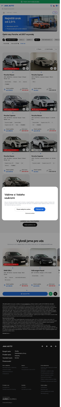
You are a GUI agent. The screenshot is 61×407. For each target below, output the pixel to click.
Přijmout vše (39, 209)
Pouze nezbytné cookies (23, 209)
